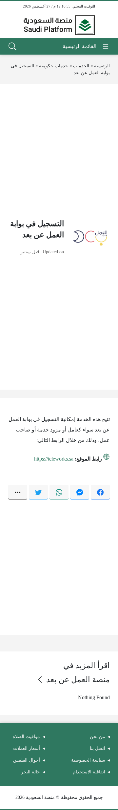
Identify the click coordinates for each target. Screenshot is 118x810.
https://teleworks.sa (53, 459)
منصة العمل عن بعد (78, 679)
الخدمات (81, 65)
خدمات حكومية (53, 65)
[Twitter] (38, 492)
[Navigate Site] (86, 46)
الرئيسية (102, 65)
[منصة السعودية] (59, 25)
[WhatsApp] (59, 492)
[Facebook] (100, 492)
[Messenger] (79, 492)
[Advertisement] (59, 151)
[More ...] (17, 492)
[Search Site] (12, 46)
